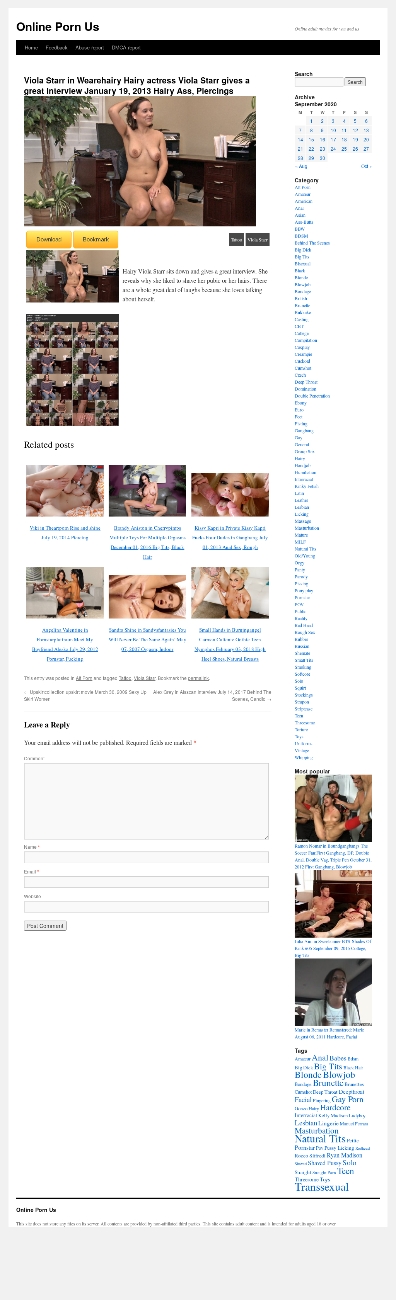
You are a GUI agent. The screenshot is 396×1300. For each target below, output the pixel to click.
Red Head (304, 625)
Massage (303, 521)
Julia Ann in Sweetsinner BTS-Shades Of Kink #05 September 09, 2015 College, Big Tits (333, 948)
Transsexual (322, 1186)
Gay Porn (348, 1099)
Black (300, 270)
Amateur (303, 194)
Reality (301, 618)
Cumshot (303, 368)
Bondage (303, 291)
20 (366, 139)
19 (355, 139)
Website (32, 896)
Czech (300, 375)
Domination (305, 389)
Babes (337, 1057)
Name (32, 846)
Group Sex (305, 451)
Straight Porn (324, 1172)
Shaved (301, 1163)
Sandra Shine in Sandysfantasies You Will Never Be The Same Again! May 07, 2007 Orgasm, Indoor (147, 639)
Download (48, 239)
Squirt (300, 688)
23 (322, 148)
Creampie (303, 354)
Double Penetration (312, 396)
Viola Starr (258, 239)
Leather (301, 500)
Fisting (301, 423)
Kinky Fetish (307, 486)
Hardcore (335, 1107)
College (302, 333)
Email (31, 871)
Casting (302, 319)
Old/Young (305, 555)
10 (333, 130)
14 (300, 139)
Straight (303, 1172)
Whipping (304, 757)
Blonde (301, 277)
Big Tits (302, 256)
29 (311, 158)
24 (333, 148)
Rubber (301, 639)
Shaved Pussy (324, 1163)
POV (299, 604)
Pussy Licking (339, 1147)
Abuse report (89, 47)
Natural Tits (305, 548)
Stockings (304, 695)
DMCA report (126, 47)
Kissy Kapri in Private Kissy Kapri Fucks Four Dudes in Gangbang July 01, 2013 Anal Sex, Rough (230, 537)
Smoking (303, 667)
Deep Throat (306, 382)
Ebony (301, 402)
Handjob (303, 465)
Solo (299, 681)
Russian (302, 646)
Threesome (305, 722)
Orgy (299, 562)
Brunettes (354, 1084)
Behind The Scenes (312, 243)
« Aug (301, 166)
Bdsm (353, 1059)
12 (355, 130)
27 (366, 148)
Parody (301, 576)
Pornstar (302, 597)
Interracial (304, 479)
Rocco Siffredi (310, 1155)
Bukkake (303, 312)
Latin (299, 493)
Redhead (362, 1148)
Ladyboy (357, 1115)
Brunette (302, 305)
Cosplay (302, 347)
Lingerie (328, 1123)
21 (300, 148)
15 (311, 139)
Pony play (304, 590)
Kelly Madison (333, 1115)
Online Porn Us (57, 26)
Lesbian (302, 507)
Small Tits (304, 660)
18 (344, 139)
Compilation (306, 340)
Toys (299, 736)
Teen (299, 715)
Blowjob (303, 284)
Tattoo (236, 239)
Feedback (57, 47)
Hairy (300, 458)
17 (333, 139)
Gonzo (301, 1108)
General (302, 444)
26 (355, 148)
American (303, 201)
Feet (298, 416)
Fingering (322, 1100)
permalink (198, 678)
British (301, 298)
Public (300, 611)
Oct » (366, 166)
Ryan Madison (344, 1155)
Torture (301, 729)
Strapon (302, 701)
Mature (301, 535)
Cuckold (302, 361)
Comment (34, 758)
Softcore (302, 674)
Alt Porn (84, 678)
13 (366, 130)
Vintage (302, 750)
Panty (300, 569)
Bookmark (96, 239)
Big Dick (303, 249)
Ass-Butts (304, 222)
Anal (299, 208)
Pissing (301, 583)
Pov (319, 1148)
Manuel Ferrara (354, 1123)
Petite (353, 1140)
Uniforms (303, 743)
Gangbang (304, 430)
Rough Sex (305, 632)
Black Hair (353, 1067)
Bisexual (303, 263)
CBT (299, 326)
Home (31, 47)
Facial (303, 1099)
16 (322, 139)
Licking (302, 514)
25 (344, 148)
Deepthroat (351, 1091)
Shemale (302, 653)
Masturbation (307, 528)
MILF (300, 542)
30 (322, 158)
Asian (300, 215)
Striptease (303, 708)
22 (311, 148)
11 (344, 130)
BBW (300, 229)
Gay (298, 437)
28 (300, 158)
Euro (299, 409)
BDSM (301, 236)
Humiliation (305, 472)
